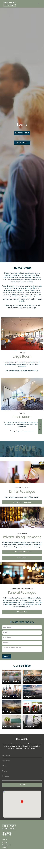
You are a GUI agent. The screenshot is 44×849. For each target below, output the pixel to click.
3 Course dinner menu (22, 552)
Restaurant (6, 845)
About (4, 840)
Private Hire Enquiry (22, 621)
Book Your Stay (22, 133)
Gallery (4, 847)
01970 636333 (11, 746)
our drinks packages (22, 502)
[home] (9, 4)
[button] (38, 4)
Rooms (4, 842)
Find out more (22, 612)
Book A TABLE (22, 142)
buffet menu (22, 558)
